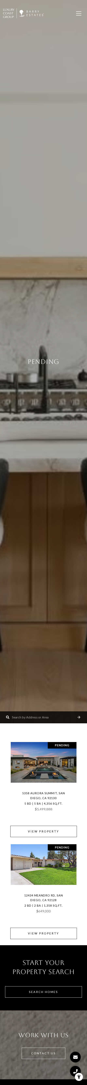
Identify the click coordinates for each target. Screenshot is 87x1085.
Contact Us (43, 1053)
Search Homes (43, 992)
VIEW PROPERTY (43, 831)
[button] (79, 717)
